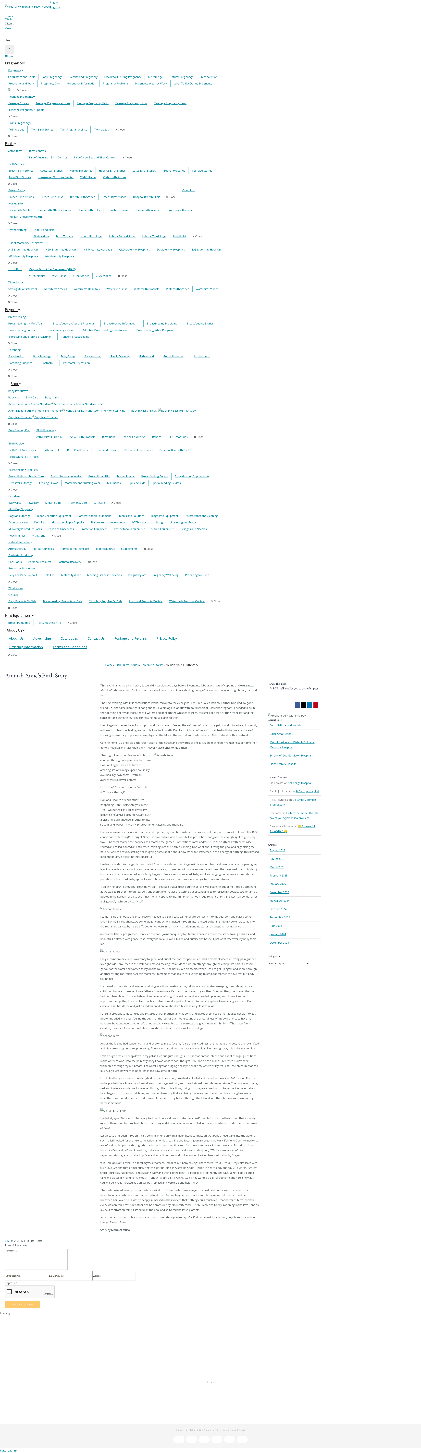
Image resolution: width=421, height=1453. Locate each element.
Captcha (11, 1283)
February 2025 (278, 875)
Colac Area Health (281, 734)
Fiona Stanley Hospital (283, 764)
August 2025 (277, 850)
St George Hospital (299, 783)
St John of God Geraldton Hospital (290, 755)
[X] (304, 705)
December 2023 (279, 942)
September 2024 (280, 917)
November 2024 (279, 900)
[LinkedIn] (310, 705)
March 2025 (277, 867)
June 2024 (276, 926)
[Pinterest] (316, 705)
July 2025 (275, 859)
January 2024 (278, 934)
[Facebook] (298, 705)
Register (55, 7)
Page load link (8, 1450)
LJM (7, 1241)
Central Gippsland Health (285, 725)
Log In (54, 2)
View (8, 28)
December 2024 (279, 892)
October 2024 (278, 909)
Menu (10, 56)
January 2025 (278, 884)
